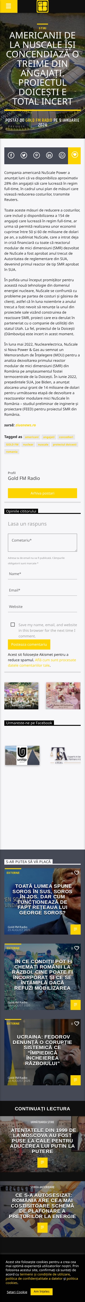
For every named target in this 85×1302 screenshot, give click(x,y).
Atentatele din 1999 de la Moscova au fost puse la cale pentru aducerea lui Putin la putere (43, 1140)
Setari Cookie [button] (17, 1292)
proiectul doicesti (65, 444)
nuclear (28, 444)
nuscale (43, 444)
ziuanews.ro (26, 425)
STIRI (42, 28)
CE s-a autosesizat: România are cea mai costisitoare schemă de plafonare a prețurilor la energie (42, 1205)
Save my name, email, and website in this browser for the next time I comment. (48, 625)
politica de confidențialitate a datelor (34, 1278)
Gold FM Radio (39, 120)
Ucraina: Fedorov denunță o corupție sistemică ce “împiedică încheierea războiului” (42, 1050)
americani (32, 437)
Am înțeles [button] (41, 1291)
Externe (13, 873)
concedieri (66, 437)
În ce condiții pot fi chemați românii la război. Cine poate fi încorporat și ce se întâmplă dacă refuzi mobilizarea (42, 975)
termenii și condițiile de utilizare (45, 1274)
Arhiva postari (42, 493)
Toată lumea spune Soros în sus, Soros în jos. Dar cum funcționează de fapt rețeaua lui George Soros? (42, 899)
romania (11, 452)
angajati (49, 437)
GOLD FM (12, 444)
